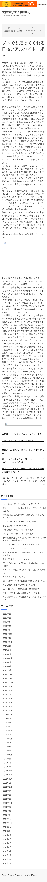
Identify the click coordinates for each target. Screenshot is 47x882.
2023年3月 (7, 759)
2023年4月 (7, 755)
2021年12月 (7, 819)
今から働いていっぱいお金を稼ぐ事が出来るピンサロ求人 (25, 598)
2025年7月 (7, 646)
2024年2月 (7, 714)
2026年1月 (7, 622)
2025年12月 (8, 626)
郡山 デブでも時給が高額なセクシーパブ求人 (22, 593)
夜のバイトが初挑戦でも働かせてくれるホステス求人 (24, 571)
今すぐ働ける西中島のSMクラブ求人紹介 (20, 585)
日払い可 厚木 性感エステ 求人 (15, 548)
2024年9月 (7, 686)
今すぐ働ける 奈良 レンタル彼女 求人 (18, 530)
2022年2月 (7, 811)
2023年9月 (7, 735)
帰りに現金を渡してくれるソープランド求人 (21, 504)
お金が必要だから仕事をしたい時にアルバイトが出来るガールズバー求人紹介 (25, 539)
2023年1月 (7, 767)
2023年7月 (7, 743)
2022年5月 (7, 799)
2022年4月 (7, 803)
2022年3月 (7, 807)
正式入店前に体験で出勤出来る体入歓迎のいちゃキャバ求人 (25, 564)
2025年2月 (7, 666)
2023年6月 (7, 747)
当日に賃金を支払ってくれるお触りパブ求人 (21, 544)
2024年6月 (7, 698)
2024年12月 (8, 674)
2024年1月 (7, 718)
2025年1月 (7, 670)
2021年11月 (7, 823)
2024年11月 (8, 678)
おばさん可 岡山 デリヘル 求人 (15, 526)
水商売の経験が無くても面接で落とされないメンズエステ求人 (25, 553)
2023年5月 (7, 751)
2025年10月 (8, 634)
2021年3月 (7, 855)
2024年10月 (8, 682)
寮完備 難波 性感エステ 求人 (14, 577)
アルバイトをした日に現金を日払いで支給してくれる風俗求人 (25, 509)
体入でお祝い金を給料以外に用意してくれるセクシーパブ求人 (25, 516)
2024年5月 (7, 702)
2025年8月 (7, 642)
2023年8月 (7, 739)
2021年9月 (7, 831)
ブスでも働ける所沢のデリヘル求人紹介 (19, 522)
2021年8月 (7, 835)
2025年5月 (7, 654)
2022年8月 (7, 787)
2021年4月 (7, 851)
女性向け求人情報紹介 (17, 12)
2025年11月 (7, 630)
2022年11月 (7, 775)
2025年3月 (7, 662)
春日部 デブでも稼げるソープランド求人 (22, 434)
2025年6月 (7, 650)
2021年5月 (7, 847)
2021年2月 (7, 859)
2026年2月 (7, 618)
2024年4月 (7, 706)
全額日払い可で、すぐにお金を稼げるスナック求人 (24, 581)
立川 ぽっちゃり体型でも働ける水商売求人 (21, 589)
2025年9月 (7, 638)
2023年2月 (7, 763)
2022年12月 (8, 771)
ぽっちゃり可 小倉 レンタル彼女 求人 (18, 534)
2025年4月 (7, 658)
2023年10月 (8, 731)
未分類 (19, 31)
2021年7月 (7, 839)
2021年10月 (8, 827)
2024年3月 (7, 710)
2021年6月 (7, 843)
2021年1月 (7, 863)
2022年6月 (7, 795)
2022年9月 (7, 783)
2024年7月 (7, 694)
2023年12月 (8, 723)
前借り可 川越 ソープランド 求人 (16, 559)
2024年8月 (7, 690)
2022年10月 (8, 779)
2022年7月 (7, 791)
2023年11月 (7, 727)
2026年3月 (7, 614)
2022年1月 (7, 815)
